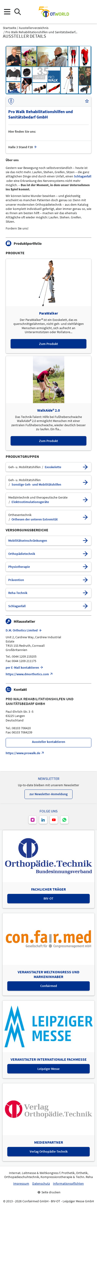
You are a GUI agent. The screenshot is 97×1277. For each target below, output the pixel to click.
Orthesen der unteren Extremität (35, 519)
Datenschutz (41, 1184)
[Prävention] (85, 580)
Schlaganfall (82, 176)
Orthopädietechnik (21, 554)
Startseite (9, 28)
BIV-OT (48, 898)
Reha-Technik (17, 593)
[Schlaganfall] (85, 606)
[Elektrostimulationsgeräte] (85, 499)
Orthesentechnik (20, 515)
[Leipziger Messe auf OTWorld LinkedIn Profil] (43, 820)
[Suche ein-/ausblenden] (17, 12)
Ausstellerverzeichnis (33, 28)
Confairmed (48, 986)
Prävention (16, 580)
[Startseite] (53, 12)
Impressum (21, 1184)
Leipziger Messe (48, 1069)
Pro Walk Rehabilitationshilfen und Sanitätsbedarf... (41, 32)
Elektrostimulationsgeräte (30, 502)
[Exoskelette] (85, 467)
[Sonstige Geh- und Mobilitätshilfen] (85, 482)
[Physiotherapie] (85, 566)
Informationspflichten (68, 1184)
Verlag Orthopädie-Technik (49, 1151)
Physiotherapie (19, 567)
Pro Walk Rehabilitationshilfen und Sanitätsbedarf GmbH (39, 701)
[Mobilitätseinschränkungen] (85, 540)
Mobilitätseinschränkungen (27, 541)
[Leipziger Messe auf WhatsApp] (64, 820)
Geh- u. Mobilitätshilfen (24, 467)
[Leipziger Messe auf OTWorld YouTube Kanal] (54, 820)
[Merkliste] (87, 101)
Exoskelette (53, 467)
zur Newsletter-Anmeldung (48, 794)
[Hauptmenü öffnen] (7, 12)
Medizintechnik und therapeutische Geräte (38, 497)
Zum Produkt (48, 344)
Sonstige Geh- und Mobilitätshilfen (36, 485)
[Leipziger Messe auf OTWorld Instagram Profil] (32, 820)
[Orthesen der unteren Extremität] (85, 517)
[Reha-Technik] (85, 593)
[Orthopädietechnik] (85, 553)
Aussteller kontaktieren (48, 742)
